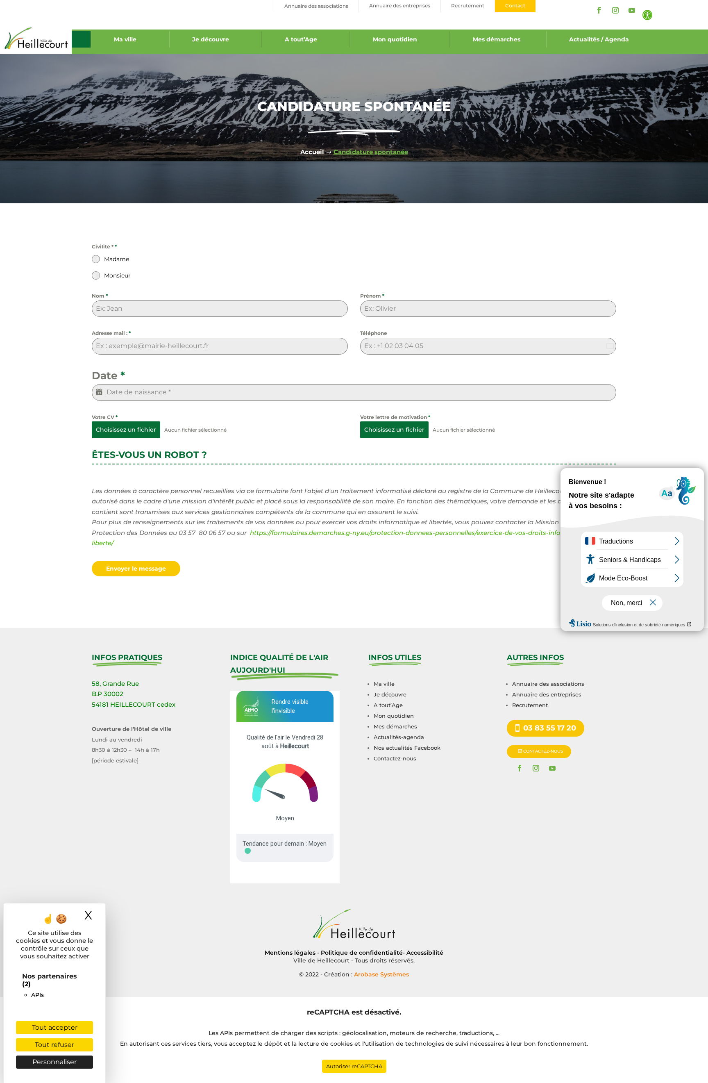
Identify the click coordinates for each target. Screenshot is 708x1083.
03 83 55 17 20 (549, 728)
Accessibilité (424, 952)
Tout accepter (54, 1027)
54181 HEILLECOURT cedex (133, 704)
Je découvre (210, 39)
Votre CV (105, 417)
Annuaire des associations (548, 683)
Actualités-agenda (399, 737)
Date (108, 375)
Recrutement (530, 705)
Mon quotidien (395, 39)
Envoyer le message (136, 568)
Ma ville (125, 39)
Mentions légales (290, 952)
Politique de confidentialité (362, 952)
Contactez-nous (395, 758)
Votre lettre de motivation (395, 417)
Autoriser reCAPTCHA (354, 1066)
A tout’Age (301, 39)
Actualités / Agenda (599, 39)
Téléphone (373, 333)
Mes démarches (496, 39)
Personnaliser (54, 1062)
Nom (100, 296)
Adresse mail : (111, 333)
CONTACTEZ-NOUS (543, 751)
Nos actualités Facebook (407, 747)
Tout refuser (54, 1045)
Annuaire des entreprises (546, 694)
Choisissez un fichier (126, 429)
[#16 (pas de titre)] (81, 39)
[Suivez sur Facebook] (599, 10)
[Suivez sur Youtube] (631, 10)
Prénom (372, 296)
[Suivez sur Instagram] (615, 10)
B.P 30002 (107, 694)
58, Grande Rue (115, 683)
